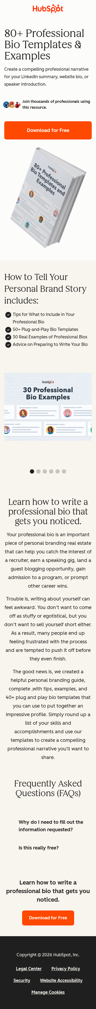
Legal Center (29, 968)
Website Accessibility (61, 980)
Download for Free (48, 130)
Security (22, 980)
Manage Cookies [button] (48, 992)
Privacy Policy (65, 968)
